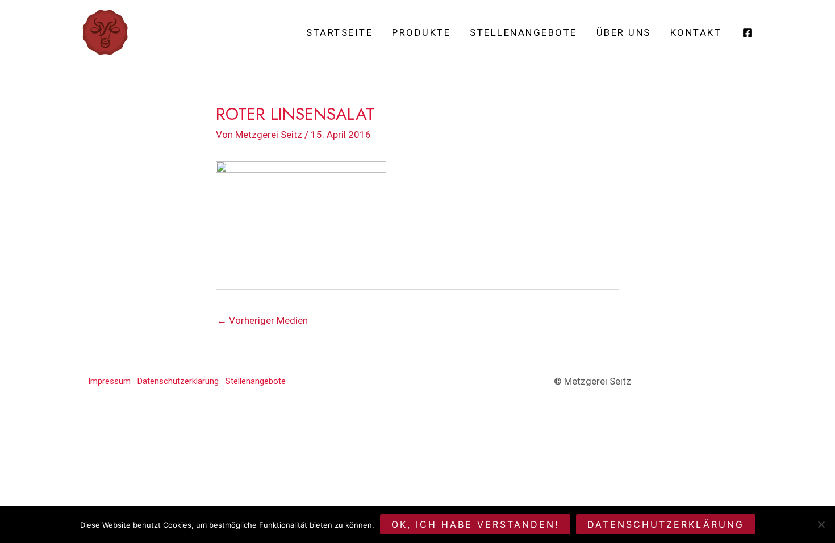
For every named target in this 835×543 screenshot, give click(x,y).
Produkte (421, 32)
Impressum (109, 381)
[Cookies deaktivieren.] (820, 524)
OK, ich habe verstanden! (475, 524)
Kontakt (696, 32)
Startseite (339, 32)
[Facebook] (747, 33)
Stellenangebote (523, 32)
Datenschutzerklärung (178, 381)
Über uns (623, 32)
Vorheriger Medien (262, 320)
